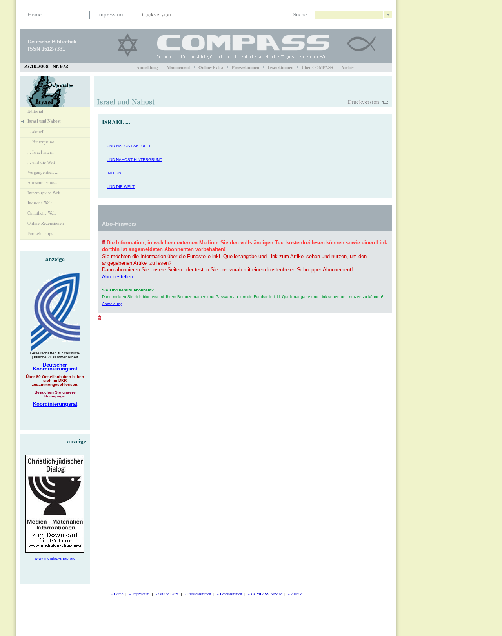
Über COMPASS (317, 67)
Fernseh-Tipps (40, 233)
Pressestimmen (245, 67)
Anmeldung (147, 67)
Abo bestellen (117, 277)
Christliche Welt (41, 213)
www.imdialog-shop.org (55, 558)
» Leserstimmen (229, 593)
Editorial (35, 111)
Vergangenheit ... (42, 172)
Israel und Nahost (44, 121)
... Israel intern (40, 152)
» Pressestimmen (197, 593)
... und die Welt (41, 162)
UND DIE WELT (121, 186)
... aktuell (35, 131)
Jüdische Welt (39, 203)
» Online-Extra (166, 593)
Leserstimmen (280, 67)
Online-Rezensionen (45, 223)
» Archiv (295, 593)
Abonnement (178, 67)
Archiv (347, 67)
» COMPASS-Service (265, 593)
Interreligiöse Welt (43, 192)
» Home (117, 593)
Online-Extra (211, 67)
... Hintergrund (41, 142)
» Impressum (139, 593)
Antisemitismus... (42, 182)
